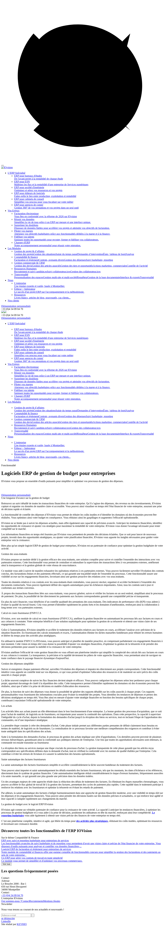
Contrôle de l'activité (137, 265)
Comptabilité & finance (26, 257)
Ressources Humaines (25, 268)
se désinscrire (8, 918)
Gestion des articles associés (46, 265)
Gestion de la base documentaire (103, 277)
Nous (10, 280)
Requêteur (82, 277)
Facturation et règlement (26, 260)
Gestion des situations (45, 254)
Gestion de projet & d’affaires (29, 251)
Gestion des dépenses (75, 260)
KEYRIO (22, 924)
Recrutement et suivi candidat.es (30, 271)
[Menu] (2, 165)
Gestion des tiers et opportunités (77, 265)
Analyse (130, 254)
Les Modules (14, 248)
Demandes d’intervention (90, 254)
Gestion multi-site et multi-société (60, 277)
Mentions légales (51, 901)
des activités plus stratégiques (92, 821)
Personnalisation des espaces (28, 277)
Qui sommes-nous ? (11, 901)
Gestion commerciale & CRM (29, 262)
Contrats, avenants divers (51, 260)
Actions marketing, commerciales (110, 265)
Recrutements (36, 901)
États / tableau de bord (114, 254)
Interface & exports (130, 277)
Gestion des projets (24, 254)
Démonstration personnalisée (16, 306)
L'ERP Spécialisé (16, 173)
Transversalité (21, 274)
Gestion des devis (23, 265)
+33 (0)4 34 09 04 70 (12, 895)
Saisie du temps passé (67, 254)
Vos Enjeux (13, 210)
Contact (25, 901)
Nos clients (13, 300)
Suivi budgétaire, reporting (99, 260)
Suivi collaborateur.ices (58, 271)
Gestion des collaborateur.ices (85, 271)
